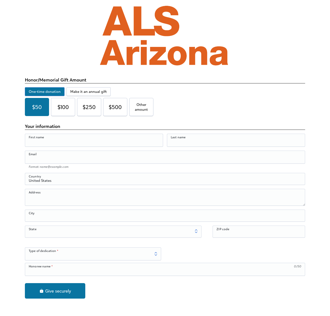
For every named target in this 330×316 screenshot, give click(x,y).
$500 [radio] (115, 107)
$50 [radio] (37, 107)
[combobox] (165, 181)
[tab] (45, 91)
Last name (178, 137)
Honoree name (39, 266)
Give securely (57, 291)
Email (32, 154)
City (32, 213)
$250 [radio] (89, 107)
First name (36, 137)
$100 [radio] (63, 107)
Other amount (141, 107)
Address (35, 192)
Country (35, 176)
